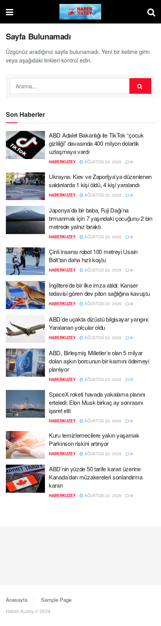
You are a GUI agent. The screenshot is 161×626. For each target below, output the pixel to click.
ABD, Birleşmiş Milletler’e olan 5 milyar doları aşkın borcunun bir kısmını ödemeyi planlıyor (99, 361)
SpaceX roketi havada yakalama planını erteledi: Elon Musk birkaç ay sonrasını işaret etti (97, 402)
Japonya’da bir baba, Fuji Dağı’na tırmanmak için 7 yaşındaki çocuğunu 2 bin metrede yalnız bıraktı (100, 218)
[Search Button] (151, 11)
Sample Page (56, 599)
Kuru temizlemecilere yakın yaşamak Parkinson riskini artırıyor (94, 439)
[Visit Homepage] (80, 12)
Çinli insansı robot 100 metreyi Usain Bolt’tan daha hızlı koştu (93, 255)
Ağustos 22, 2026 (102, 162)
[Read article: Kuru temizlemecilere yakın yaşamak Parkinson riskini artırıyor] (25, 445)
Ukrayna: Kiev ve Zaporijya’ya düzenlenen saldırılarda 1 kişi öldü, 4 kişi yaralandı (100, 180)
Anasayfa (16, 599)
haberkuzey (62, 162)
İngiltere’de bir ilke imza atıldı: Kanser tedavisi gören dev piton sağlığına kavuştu (99, 289)
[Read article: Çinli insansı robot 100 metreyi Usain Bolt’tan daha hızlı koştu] (25, 261)
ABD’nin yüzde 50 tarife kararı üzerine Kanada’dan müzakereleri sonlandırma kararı (96, 477)
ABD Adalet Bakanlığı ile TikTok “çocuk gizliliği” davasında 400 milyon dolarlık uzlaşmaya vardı (96, 143)
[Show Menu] (9, 11)
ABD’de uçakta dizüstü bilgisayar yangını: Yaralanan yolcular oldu (99, 323)
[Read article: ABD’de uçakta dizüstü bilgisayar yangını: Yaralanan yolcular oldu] (25, 329)
